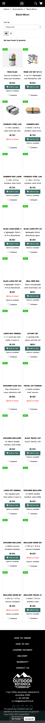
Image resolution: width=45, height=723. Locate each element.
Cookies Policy (23, 714)
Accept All (29, 719)
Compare (13, 95)
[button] (35, 3)
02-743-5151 (24, 697)
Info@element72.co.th (23, 700)
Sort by (7, 22)
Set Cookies (16, 719)
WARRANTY (22, 662)
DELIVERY (23, 656)
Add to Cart (13, 87)
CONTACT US (22, 667)
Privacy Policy (9, 714)
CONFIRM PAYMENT (22, 650)
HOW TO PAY (22, 644)
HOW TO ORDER (22, 638)
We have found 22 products (15, 40)
